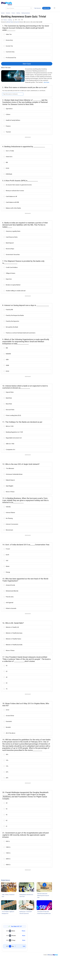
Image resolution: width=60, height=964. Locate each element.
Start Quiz (27, 64)
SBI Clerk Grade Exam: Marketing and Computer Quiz (43, 895)
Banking (10, 19)
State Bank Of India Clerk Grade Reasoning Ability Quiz (44, 912)
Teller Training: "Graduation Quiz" (8, 895)
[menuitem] (37, 8)
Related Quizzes (5, 880)
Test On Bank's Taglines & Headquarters (8, 912)
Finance (5, 19)
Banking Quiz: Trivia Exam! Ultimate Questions (26, 912)
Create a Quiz (46, 8)
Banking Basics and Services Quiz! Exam (26, 895)
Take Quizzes (37, 8)
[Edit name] (15, 946)
